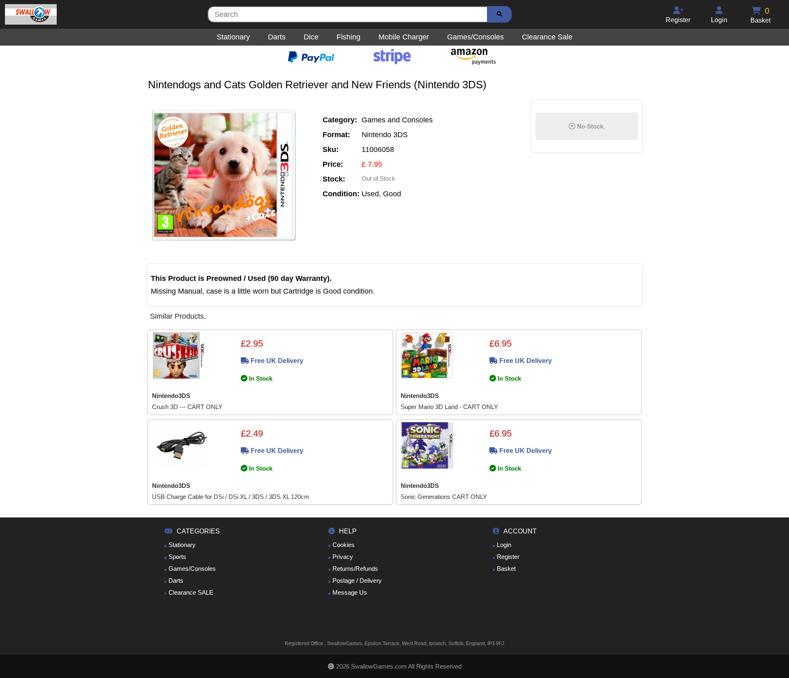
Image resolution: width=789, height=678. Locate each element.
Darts (175, 580)
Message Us (349, 592)
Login (504, 544)
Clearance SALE (190, 592)
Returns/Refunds (355, 568)
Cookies (343, 544)
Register (508, 556)
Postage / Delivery (357, 580)
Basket (506, 568)
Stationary (182, 544)
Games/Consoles (192, 568)
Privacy (342, 556)
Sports (177, 556)
